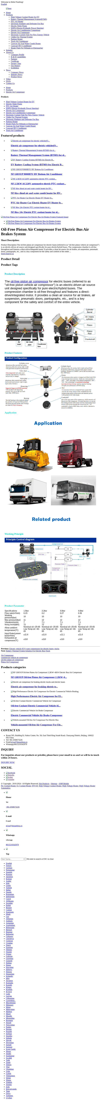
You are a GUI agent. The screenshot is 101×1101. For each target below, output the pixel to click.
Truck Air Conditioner (19, 41)
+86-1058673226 (12, 807)
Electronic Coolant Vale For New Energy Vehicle (30, 35)
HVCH (35, 786)
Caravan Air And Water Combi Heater (26, 44)
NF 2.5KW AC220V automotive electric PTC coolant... (38, 183)
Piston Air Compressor (10, 662)
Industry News (16, 74)
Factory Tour (16, 63)
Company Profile (17, 55)
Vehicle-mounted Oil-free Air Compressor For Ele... (36, 724)
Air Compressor (7, 655)
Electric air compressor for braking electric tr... (34, 686)
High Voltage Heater (70, 786)
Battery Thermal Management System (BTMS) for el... (38, 155)
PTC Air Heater (17, 21)
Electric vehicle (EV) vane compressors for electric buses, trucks (34, 649)
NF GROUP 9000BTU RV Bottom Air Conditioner (36, 174)
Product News (16, 77)
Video (8, 79)
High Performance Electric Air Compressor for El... (36, 696)
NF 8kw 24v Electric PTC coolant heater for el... (35, 212)
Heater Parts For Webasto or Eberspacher (27, 48)
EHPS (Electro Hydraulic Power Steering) (27, 28)
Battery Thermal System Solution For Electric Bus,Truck (28, 651)
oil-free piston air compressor (29, 281)
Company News (17, 72)
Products (9, 15)
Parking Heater (17, 39)
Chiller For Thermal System (22, 37)
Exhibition (15, 68)
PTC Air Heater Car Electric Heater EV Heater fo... (37, 202)
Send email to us (7, 254)
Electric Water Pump (19, 26)
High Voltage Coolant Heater (50, 786)
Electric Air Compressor (20, 32)
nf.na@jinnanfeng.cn (14, 826)
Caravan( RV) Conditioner (21, 46)
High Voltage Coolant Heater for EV (25, 17)
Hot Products (44, 784)
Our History (15, 66)
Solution (9, 50)
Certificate (15, 61)
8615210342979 (12, 845)
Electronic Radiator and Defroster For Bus (27, 24)
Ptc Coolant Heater (8, 786)
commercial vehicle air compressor (14, 657)
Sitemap (54, 784)
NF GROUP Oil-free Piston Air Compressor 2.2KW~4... (39, 677)
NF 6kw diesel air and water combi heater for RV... (36, 193)
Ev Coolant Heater (24, 786)
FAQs (8, 81)
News (8, 70)
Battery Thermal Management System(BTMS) (29, 19)
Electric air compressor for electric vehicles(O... (34, 145)
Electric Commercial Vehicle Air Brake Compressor (36, 715)
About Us (10, 52)
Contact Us (10, 83)
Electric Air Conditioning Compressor (25, 30)
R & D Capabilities (18, 57)
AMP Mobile (64, 784)
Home (8, 13)
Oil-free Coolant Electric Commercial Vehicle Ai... (35, 705)
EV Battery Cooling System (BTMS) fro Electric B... (37, 164)
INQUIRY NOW (8, 762)
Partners (14, 59)
